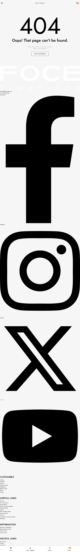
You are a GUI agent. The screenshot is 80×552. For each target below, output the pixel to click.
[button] (77, 3)
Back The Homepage (40, 54)
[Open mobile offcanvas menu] (2, 3)
